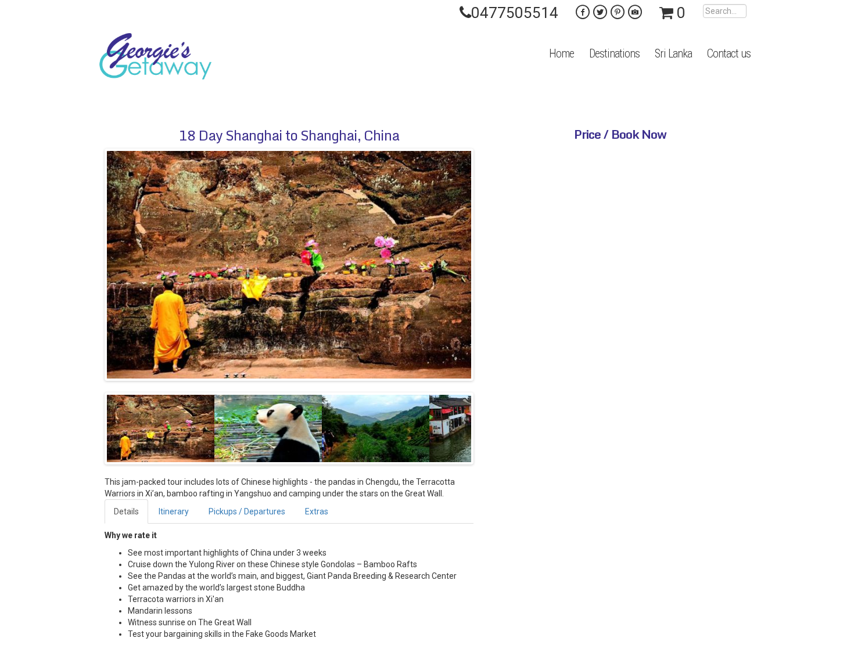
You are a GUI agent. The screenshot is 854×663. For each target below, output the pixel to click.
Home (561, 53)
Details (126, 511)
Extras (316, 511)
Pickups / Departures (247, 511)
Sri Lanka (673, 53)
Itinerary (174, 511)
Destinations (614, 53)
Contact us (729, 53)
